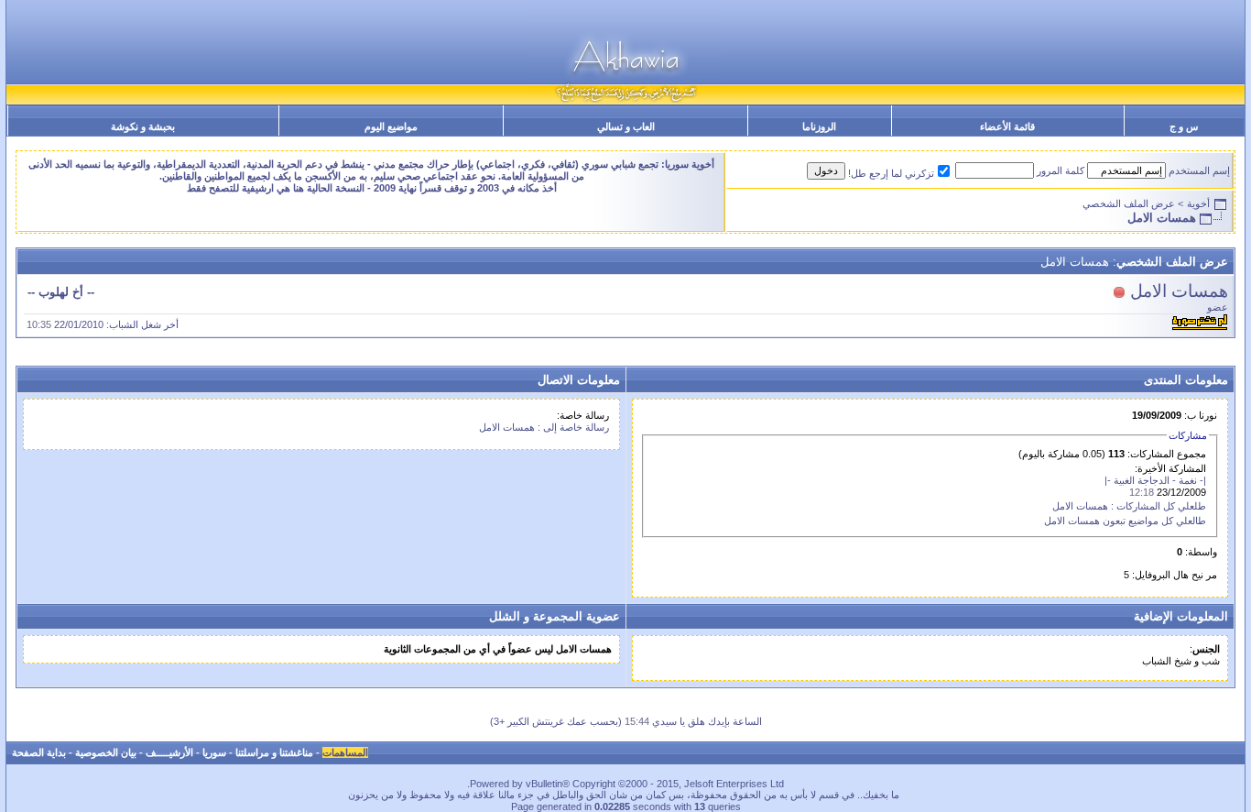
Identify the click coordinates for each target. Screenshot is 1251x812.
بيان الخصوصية (105, 752)
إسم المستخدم (1199, 170)
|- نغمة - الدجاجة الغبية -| (1155, 480)
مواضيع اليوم (391, 126)
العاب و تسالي (626, 126)
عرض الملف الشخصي (1128, 203)
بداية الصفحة (39, 752)
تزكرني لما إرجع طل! (891, 173)
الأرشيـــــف (169, 752)
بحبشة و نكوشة (143, 126)
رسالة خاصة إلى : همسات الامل (544, 427)
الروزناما (819, 126)
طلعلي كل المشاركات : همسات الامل (1129, 505)
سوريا (214, 752)
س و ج (1183, 126)
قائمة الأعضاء (1007, 126)
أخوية (1198, 203)
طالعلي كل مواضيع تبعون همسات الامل (1125, 520)
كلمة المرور (1060, 170)
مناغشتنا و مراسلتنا (274, 752)
